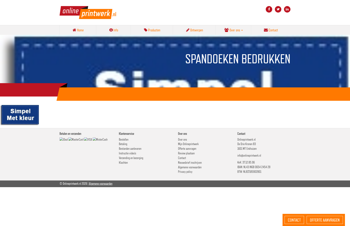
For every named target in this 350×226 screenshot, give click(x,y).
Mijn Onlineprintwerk (188, 144)
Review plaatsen (186, 153)
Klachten (123, 162)
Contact (273, 30)
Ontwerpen (196, 30)
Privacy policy (185, 172)
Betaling (123, 144)
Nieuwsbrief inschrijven (190, 162)
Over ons (235, 30)
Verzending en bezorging (131, 158)
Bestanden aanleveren (130, 149)
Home (80, 30)
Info (115, 30)
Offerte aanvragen (187, 149)
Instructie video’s (127, 153)
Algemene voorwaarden (190, 167)
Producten (153, 30)
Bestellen (123, 139)
